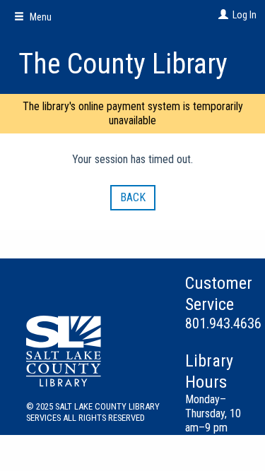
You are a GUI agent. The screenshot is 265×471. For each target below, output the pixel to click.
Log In (244, 14)
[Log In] (221, 14)
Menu (40, 17)
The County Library (123, 64)
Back (133, 197)
